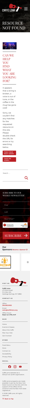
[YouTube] (20, 367)
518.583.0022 (7, 305)
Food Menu (6, 345)
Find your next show (9, 152)
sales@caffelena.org (9, 310)
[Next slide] (28, 262)
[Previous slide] (2, 262)
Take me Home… (7, 159)
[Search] (26, 178)
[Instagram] (15, 367)
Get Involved (7, 336)
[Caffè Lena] (12, 11)
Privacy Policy (7, 356)
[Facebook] (9, 367)
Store (4, 348)
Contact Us (6, 351)
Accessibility (6, 354)
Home (4, 324)
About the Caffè (8, 330)
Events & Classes (8, 327)
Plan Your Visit (7, 333)
